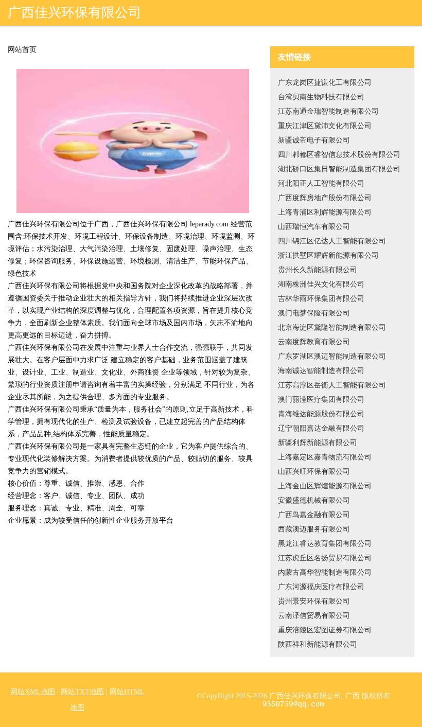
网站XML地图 (32, 692)
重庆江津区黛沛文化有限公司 (325, 126)
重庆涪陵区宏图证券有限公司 (325, 630)
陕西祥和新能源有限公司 (317, 644)
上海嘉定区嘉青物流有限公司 (325, 457)
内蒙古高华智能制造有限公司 (325, 572)
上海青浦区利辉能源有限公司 (325, 212)
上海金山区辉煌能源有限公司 (325, 486)
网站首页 (22, 50)
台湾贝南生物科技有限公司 (321, 97)
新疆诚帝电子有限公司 (314, 140)
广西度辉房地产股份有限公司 (325, 198)
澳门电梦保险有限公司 (314, 313)
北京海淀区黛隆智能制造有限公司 (332, 327)
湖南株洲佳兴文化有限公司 (321, 284)
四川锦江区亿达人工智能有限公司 (332, 241)
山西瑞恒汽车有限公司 (314, 226)
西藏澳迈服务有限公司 (314, 529)
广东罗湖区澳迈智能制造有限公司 (332, 356)
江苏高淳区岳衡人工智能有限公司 (332, 385)
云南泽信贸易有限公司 (314, 615)
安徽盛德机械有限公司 (314, 500)
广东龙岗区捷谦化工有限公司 (325, 82)
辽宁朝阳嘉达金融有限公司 (321, 428)
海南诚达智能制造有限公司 (321, 371)
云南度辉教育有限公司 (314, 342)
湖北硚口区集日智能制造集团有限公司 (339, 169)
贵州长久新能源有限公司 (317, 270)
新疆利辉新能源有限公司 (317, 443)
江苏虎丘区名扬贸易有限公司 (325, 558)
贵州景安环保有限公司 (314, 601)
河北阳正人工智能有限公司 (321, 183)
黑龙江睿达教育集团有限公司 (325, 543)
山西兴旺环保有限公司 (314, 471)
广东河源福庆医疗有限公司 (321, 587)
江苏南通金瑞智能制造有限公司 (328, 111)
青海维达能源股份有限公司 (321, 414)
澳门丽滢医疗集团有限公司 (321, 399)
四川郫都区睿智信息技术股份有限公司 (339, 154)
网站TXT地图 (82, 692)
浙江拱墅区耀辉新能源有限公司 (328, 255)
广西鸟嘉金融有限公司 (314, 515)
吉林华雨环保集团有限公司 (321, 299)
